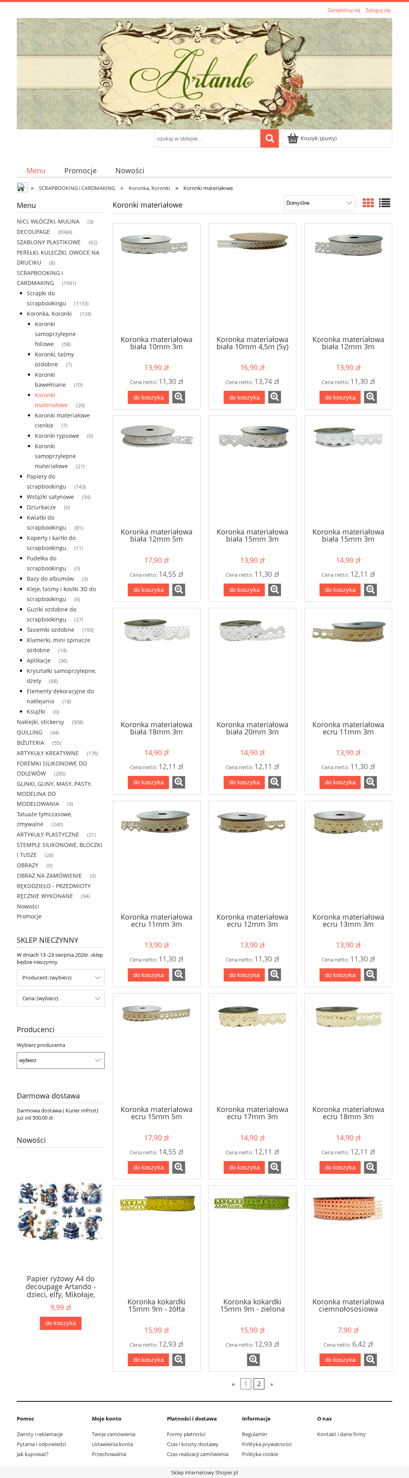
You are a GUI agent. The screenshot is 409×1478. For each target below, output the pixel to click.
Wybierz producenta (41, 1045)
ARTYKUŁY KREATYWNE (48, 753)
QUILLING (29, 732)
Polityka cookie (260, 1454)
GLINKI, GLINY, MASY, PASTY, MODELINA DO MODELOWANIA (54, 793)
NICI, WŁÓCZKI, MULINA (48, 221)
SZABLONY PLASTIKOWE (49, 242)
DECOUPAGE (33, 231)
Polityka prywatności (267, 1444)
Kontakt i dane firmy (341, 1434)
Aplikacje (39, 660)
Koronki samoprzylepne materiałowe (55, 456)
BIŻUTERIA (30, 742)
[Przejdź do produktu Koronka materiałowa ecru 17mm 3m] (252, 1048)
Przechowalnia (109, 1454)
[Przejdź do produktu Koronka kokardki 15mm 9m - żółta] (156, 1241)
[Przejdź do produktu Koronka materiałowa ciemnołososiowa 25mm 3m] (348, 1241)
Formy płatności (186, 1434)
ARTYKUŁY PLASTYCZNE (48, 834)
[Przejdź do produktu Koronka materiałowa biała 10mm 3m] (156, 278)
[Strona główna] (204, 72)
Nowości (28, 906)
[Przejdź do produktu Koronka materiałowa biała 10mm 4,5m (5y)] (252, 278)
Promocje (29, 916)
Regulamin (254, 1434)
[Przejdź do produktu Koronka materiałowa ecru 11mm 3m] (348, 663)
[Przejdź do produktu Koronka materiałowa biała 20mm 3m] (252, 663)
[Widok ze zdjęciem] (368, 202)
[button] (178, 397)
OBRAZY (27, 865)
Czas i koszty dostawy (192, 1444)
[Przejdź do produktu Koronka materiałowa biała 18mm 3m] (156, 663)
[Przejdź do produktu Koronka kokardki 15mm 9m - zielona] (252, 1241)
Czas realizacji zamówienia (197, 1454)
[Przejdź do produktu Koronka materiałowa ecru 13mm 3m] (348, 856)
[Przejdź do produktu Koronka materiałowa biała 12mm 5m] (156, 471)
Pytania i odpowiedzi (41, 1444)
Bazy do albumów (50, 578)
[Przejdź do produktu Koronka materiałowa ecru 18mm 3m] (348, 1048)
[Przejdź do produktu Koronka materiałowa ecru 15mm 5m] (156, 1048)
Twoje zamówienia (113, 1434)
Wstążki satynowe (50, 497)
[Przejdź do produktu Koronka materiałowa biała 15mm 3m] (252, 471)
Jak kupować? (33, 1454)
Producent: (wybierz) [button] (46, 977)
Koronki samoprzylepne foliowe (55, 334)
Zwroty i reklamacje (40, 1434)
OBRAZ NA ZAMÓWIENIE (49, 875)
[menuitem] (36, 170)
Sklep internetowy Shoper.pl (204, 1472)
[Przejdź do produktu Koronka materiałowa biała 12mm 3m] (348, 278)
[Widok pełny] (384, 202)
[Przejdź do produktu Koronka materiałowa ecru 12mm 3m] (252, 856)
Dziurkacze (41, 507)
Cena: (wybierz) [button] (40, 998)
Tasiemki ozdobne (50, 629)
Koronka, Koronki (49, 313)
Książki (36, 711)
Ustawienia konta (112, 1444)
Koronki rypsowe (57, 435)
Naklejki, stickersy (40, 722)
